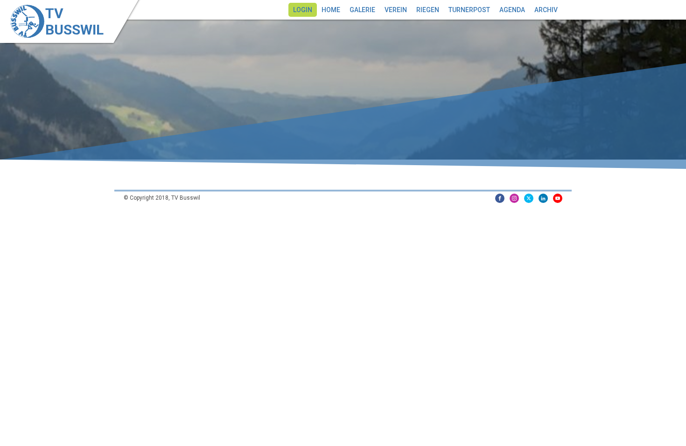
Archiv (546, 10)
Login (302, 10)
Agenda (512, 10)
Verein (396, 10)
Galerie (362, 10)
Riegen (427, 10)
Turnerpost (469, 10)
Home (331, 10)
